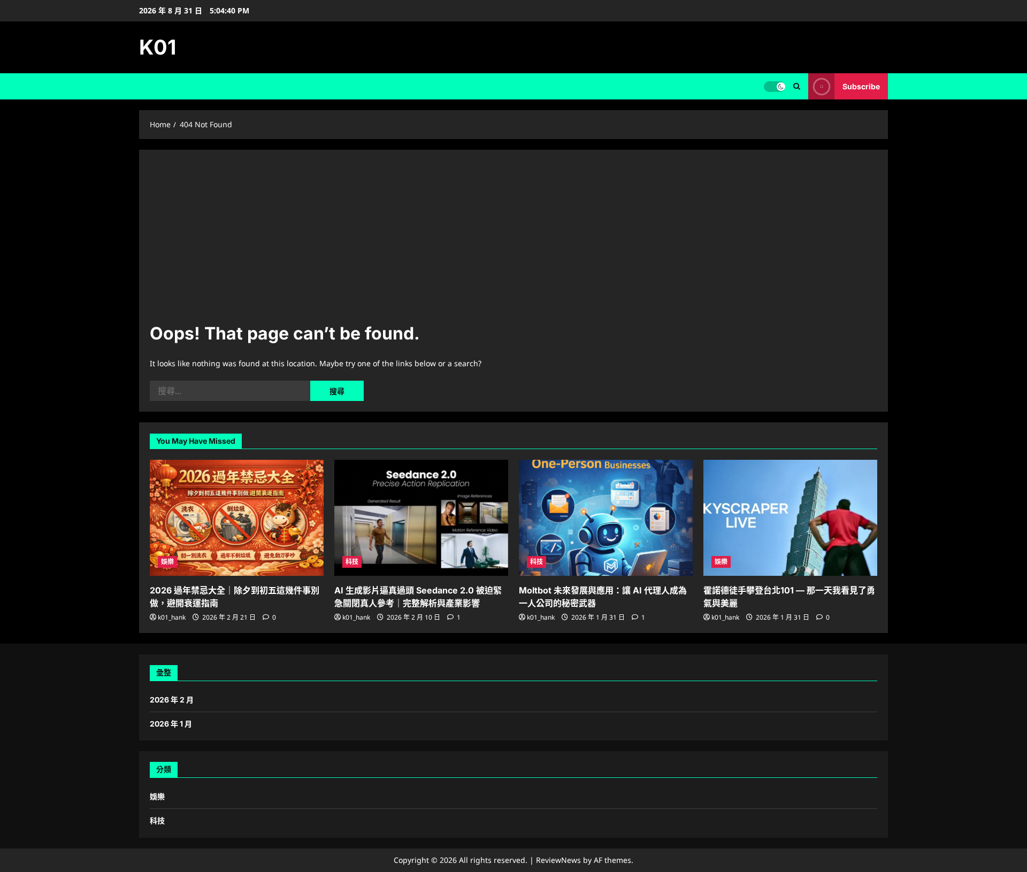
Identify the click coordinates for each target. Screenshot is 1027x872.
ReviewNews (558, 860)
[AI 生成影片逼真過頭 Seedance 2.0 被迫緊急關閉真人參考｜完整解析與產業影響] (421, 518)
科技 (352, 561)
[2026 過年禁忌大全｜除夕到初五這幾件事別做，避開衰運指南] (237, 518)
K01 (157, 47)
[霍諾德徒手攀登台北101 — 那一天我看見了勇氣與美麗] (790, 518)
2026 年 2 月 (172, 699)
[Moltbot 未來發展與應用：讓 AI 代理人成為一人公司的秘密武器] (606, 518)
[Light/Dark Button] (774, 86)
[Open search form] (796, 86)
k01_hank (172, 617)
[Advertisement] (513, 240)
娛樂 (167, 561)
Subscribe (861, 86)
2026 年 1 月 (171, 723)
